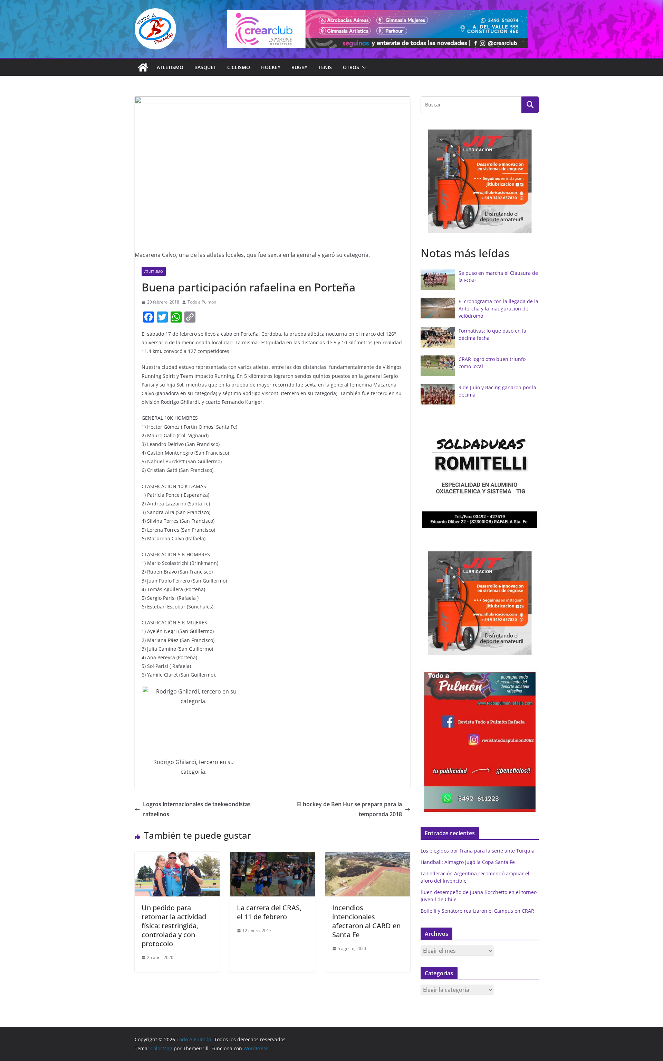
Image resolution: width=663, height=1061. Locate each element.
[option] (479, 181)
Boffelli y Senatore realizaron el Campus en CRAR (477, 911)
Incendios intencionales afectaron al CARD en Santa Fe (366, 921)
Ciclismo (238, 67)
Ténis (325, 67)
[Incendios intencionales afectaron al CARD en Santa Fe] (367, 856)
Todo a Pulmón (202, 302)
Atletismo (170, 67)
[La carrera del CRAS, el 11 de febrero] (272, 856)
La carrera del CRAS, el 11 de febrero (269, 912)
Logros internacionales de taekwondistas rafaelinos (197, 809)
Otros (351, 67)
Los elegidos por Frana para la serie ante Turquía (478, 850)
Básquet (205, 67)
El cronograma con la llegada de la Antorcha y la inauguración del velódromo (498, 308)
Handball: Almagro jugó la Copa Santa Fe (468, 862)
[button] (363, 67)
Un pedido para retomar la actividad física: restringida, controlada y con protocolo (174, 925)
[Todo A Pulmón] (143, 67)
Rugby (299, 67)
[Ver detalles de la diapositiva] (377, 29)
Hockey (270, 67)
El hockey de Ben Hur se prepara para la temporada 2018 (349, 809)
